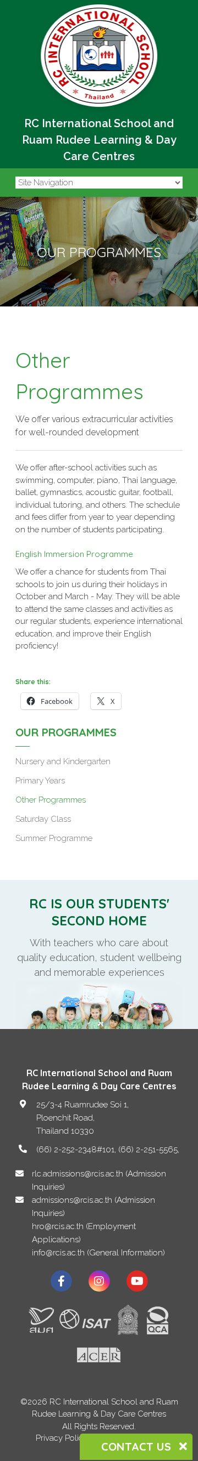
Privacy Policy (61, 1438)
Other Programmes (50, 800)
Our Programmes (66, 732)
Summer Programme (53, 838)
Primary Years (40, 781)
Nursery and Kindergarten (63, 761)
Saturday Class (43, 819)
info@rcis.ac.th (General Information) (98, 1253)
